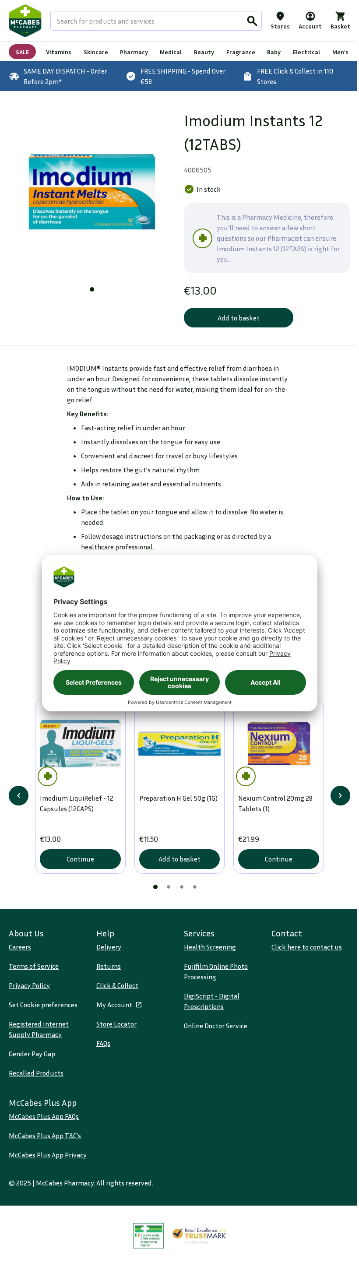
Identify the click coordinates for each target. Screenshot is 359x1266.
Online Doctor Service (215, 1025)
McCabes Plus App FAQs (44, 1116)
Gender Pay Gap (32, 1053)
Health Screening (210, 946)
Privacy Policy (29, 985)
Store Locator (116, 1024)
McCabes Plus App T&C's (45, 1135)
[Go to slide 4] (194, 887)
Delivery (108, 946)
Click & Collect (117, 985)
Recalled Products (36, 1073)
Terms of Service (34, 966)
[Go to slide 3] (181, 887)
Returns (108, 966)
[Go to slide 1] (92, 289)
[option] (92, 192)
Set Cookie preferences (43, 1004)
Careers (20, 946)
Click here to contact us (306, 946)
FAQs (103, 1043)
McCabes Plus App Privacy (48, 1154)
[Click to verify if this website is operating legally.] (148, 1236)
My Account (115, 1004)
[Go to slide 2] (168, 887)
